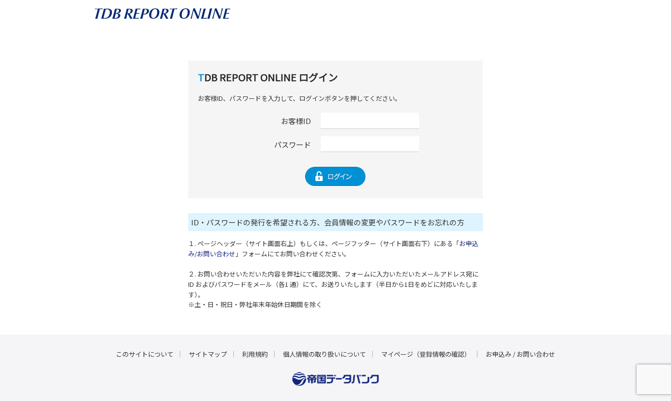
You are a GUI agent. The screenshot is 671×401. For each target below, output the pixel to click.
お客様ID (296, 121)
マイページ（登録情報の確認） (426, 354)
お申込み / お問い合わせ (520, 354)
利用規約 (255, 354)
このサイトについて (144, 354)
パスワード (292, 144)
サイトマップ (208, 354)
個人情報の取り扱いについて (324, 354)
